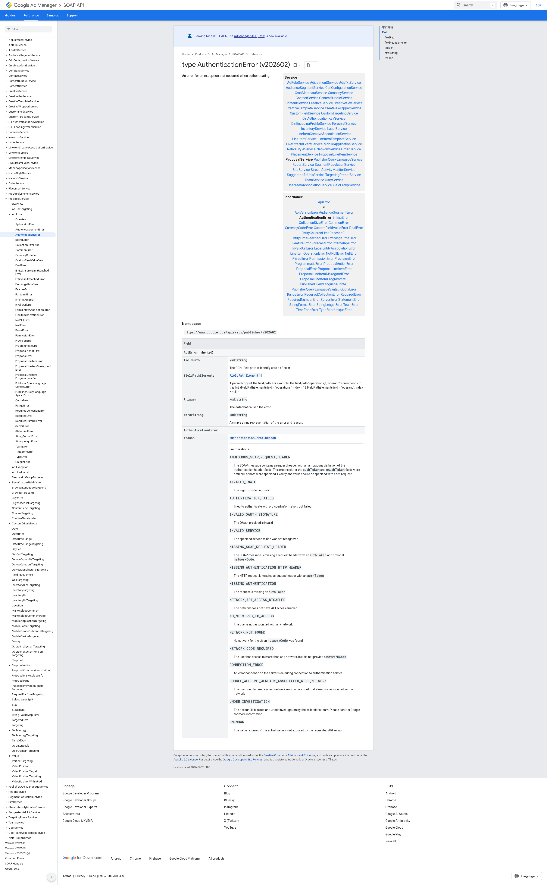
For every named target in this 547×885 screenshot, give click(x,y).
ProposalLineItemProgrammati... (324, 279)
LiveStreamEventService (304, 144)
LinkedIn (229, 814)
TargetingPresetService (343, 175)
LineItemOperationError (307, 253)
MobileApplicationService (342, 144)
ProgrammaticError (308, 264)
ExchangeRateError (342, 238)
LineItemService (304, 139)
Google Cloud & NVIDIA (78, 820)
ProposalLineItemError (335, 269)
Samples (53, 15)
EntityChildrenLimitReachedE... (323, 233)
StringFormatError (302, 305)
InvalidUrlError (302, 248)
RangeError (295, 294)
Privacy (80, 876)
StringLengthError (329, 305)
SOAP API (73, 5)
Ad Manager (43, 5)
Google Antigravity (397, 820)
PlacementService (304, 154)
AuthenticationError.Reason (252, 438)
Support (72, 15)
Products (200, 54)
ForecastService (344, 124)
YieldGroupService (346, 185)
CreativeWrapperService (343, 108)
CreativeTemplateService (305, 108)
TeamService (314, 180)
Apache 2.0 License (186, 759)
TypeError (326, 310)
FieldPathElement (243, 375)
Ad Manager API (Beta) (249, 36)
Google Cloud (394, 827)
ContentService (296, 103)
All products (217, 858)
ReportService (303, 165)
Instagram (231, 807)
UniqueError (343, 310)
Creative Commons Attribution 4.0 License (289, 755)
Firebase (391, 807)
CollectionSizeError (313, 223)
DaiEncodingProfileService (311, 124)
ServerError (329, 300)
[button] (28, 40)
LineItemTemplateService (337, 139)
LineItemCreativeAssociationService (324, 134)
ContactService (307, 98)
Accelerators (71, 814)
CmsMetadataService (311, 93)
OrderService (351, 149)
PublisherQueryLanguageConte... (324, 284)
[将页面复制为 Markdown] (308, 65)
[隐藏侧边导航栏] (51, 877)
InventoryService (313, 129)
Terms (67, 876)
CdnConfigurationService (343, 88)
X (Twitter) (231, 820)
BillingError (340, 218)
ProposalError (306, 269)
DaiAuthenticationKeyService (324, 118)
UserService (334, 180)
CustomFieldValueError (331, 228)
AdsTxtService (350, 83)
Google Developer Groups (80, 800)
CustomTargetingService (339, 113)
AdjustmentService (324, 83)
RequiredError (351, 294)
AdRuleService (298, 83)
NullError (351, 253)
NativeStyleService (301, 149)
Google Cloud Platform (184, 858)
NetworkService (328, 149)
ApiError (324, 202)
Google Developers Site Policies (242, 759)
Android (390, 793)
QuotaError (348, 289)
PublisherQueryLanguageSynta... (316, 289)
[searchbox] (28, 29)
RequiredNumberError (303, 300)
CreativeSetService (348, 103)
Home (186, 54)
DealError (356, 228)
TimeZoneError (307, 310)
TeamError (351, 305)
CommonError (339, 223)
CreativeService (321, 103)
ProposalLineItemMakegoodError (324, 274)
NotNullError (335, 253)
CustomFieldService (305, 113)
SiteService (301, 170)
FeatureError (301, 243)
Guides (10, 15)
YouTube (230, 827)
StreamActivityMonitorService (333, 170)
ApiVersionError (306, 212)
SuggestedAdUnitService (306, 175)
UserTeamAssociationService (310, 185)
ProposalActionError (338, 264)
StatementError (349, 300)
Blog (227, 793)
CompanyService (340, 93)
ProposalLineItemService (338, 154)
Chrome (390, 800)
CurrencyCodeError (299, 228)
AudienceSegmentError (336, 212)
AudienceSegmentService (305, 88)
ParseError (300, 259)
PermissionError (321, 259)
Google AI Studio (396, 814)
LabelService (337, 129)
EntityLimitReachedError (309, 238)
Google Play (393, 834)
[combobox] (475, 5)
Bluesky (229, 800)
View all (390, 841)
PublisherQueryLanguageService (338, 159)
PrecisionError (345, 259)
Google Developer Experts (80, 807)
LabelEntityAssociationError (335, 248)
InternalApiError (344, 243)
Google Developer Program (81, 793)
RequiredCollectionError (322, 294)
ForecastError (322, 243)
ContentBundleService (335, 98)
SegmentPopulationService (335, 165)
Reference (31, 15)
